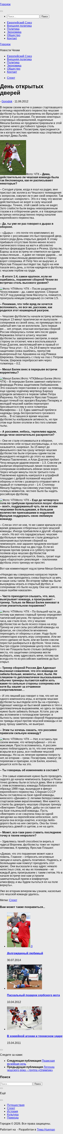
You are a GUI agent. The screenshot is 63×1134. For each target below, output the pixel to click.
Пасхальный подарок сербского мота (33, 995)
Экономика (14, 32)
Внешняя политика (19, 25)
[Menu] (1, 11)
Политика (13, 28)
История (12, 1111)
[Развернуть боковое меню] (1, 1049)
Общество (13, 35)
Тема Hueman (46, 1129)
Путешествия (15, 1105)
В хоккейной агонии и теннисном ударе (34, 1036)
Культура (13, 1114)
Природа (13, 1117)
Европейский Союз (19, 22)
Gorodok (7, 101)
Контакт (12, 38)
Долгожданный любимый (25, 953)
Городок (5, 4)
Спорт (11, 77)
